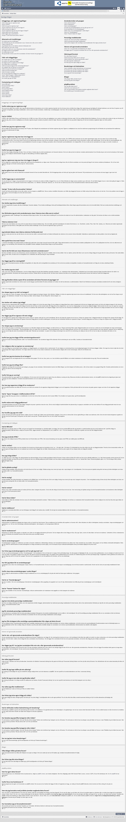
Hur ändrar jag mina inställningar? (10, 41)
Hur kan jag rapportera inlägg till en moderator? (13, 73)
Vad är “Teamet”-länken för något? (72, 33)
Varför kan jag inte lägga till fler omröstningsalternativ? (15, 65)
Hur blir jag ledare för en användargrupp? (74, 29)
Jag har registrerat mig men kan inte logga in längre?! (15, 30)
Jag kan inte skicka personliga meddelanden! (75, 39)
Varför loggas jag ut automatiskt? (10, 33)
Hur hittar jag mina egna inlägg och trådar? (74, 62)
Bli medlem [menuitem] (124, 9)
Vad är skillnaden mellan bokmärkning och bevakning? (77, 68)
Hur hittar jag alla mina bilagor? (72, 80)
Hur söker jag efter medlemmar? (72, 60)
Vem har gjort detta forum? (70, 86)
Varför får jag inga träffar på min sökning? (74, 57)
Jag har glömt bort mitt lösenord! (10, 32)
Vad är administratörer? (70, 23)
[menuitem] (114, 8)
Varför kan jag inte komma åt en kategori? (12, 69)
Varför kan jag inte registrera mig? (10, 26)
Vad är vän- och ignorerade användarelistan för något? (77, 48)
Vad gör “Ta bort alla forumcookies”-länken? (12, 35)
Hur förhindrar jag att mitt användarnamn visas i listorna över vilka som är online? (22, 42)
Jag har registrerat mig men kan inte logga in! (13, 27)
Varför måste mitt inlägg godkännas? (11, 76)
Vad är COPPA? (6, 24)
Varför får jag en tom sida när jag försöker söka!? (76, 59)
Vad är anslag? (5, 92)
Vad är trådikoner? (6, 96)
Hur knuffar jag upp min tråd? (9, 78)
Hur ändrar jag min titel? (8, 52)
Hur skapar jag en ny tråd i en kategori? (11, 59)
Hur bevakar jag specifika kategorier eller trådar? (76, 70)
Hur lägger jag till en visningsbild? (10, 50)
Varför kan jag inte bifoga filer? (9, 70)
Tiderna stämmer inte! (7, 44)
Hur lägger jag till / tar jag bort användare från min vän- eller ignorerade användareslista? (86, 50)
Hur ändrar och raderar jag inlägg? (10, 61)
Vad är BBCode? (6, 84)
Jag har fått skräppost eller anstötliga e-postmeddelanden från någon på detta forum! (85, 42)
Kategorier (8, 8)
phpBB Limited (41, 773)
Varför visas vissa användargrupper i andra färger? (76, 30)
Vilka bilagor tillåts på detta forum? (72, 79)
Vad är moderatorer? (69, 24)
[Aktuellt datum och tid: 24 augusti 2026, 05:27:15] (123, 13)
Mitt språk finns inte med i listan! (10, 47)
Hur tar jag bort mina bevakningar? (72, 73)
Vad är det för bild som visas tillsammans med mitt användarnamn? (18, 49)
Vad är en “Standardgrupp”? (71, 32)
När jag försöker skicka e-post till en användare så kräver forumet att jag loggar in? (22, 53)
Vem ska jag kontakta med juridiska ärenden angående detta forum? (81, 89)
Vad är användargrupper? (70, 26)
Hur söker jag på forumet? (70, 56)
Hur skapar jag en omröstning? (9, 64)
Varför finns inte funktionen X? (71, 88)
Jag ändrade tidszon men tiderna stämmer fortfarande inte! (16, 46)
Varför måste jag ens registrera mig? (11, 23)
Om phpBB (112, 773)
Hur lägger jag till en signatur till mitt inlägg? (13, 62)
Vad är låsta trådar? (7, 95)
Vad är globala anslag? (7, 90)
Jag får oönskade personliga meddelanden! (74, 41)
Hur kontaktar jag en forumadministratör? (74, 91)
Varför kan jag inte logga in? (9, 29)
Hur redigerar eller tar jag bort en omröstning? (13, 67)
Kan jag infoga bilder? (7, 88)
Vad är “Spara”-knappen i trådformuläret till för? (13, 75)
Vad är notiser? (5, 93)
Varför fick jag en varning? (8, 72)
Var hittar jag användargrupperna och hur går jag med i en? (78, 27)
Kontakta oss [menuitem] (90, 816)
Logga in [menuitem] (121, 9)
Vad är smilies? (6, 87)
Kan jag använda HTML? (8, 85)
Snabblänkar (3, 9)
